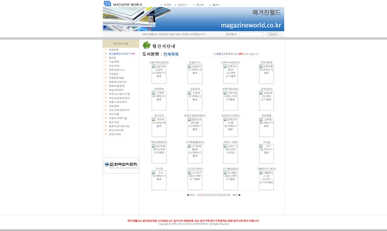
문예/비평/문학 (117, 86)
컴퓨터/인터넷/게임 (119, 126)
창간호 (200, 4)
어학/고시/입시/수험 (119, 94)
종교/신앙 (114, 122)
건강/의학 (114, 65)
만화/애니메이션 (117, 81)
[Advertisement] (121, 147)
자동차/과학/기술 (118, 118)
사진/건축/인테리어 (119, 110)
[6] (214, 195)
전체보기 (182, 4)
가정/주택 (114, 61)
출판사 (216, 4)
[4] (207, 195)
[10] (228, 195)
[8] (221, 195)
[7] (217, 195)
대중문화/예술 (116, 77)
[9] (224, 195)
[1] (198, 195)
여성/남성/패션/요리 (119, 98)
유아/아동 (114, 114)
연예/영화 (114, 106)
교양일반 (114, 73)
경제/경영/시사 (117, 69)
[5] (210, 195)
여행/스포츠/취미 (118, 102)
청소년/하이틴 (116, 130)
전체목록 (114, 49)
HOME (167, 4)
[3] (203, 195)
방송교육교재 (116, 90)
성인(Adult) (115, 134)
